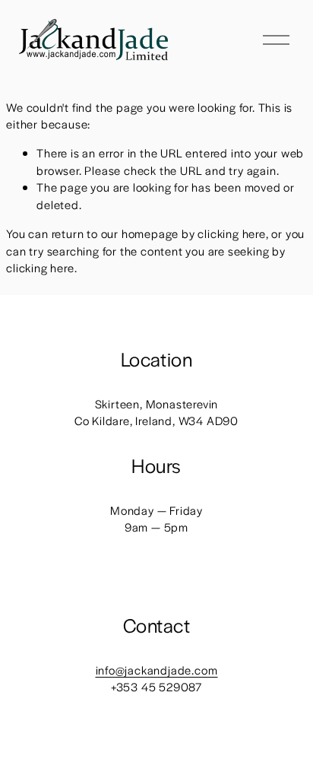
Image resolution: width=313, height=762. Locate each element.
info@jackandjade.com (157, 670)
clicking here (231, 233)
